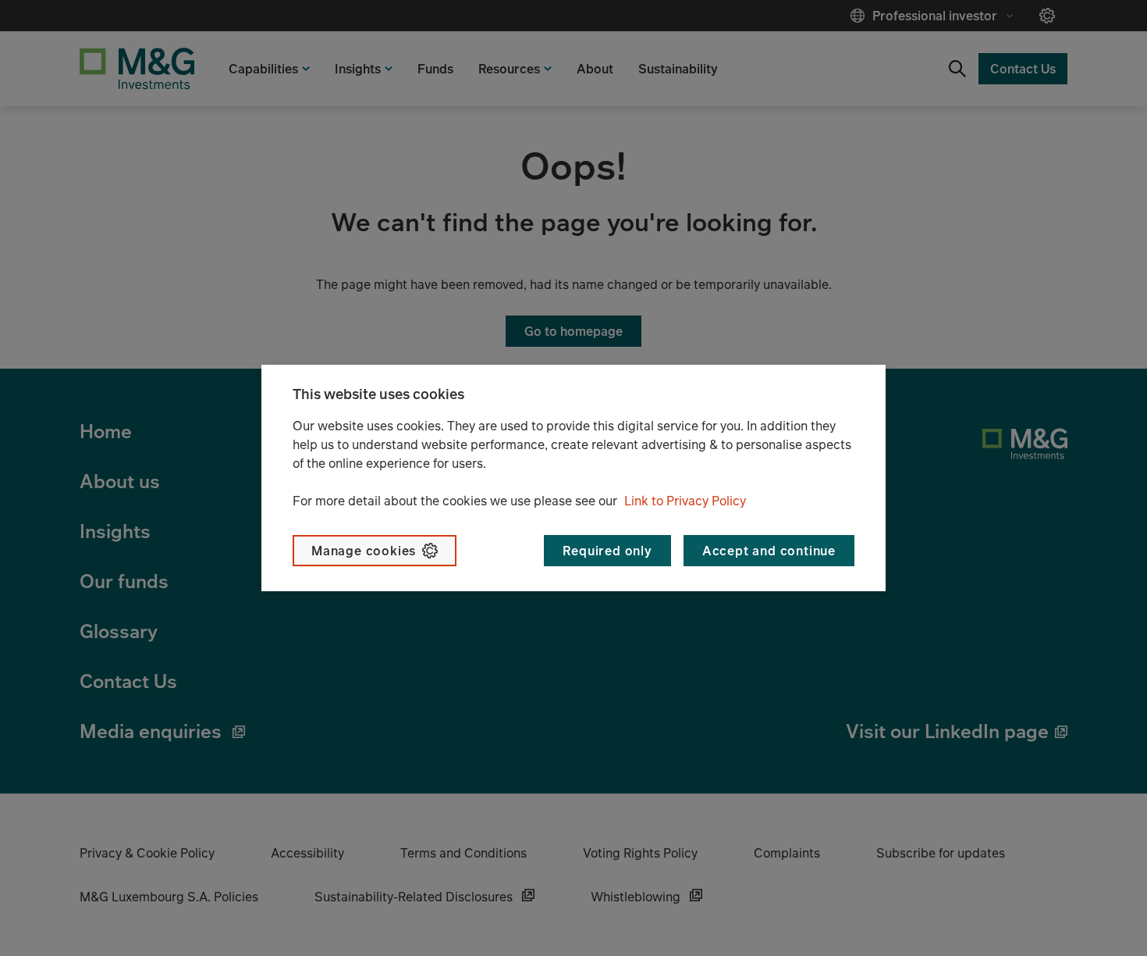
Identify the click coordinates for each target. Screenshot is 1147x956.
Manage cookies (363, 550)
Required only (607, 550)
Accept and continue (769, 550)
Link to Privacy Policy (685, 500)
